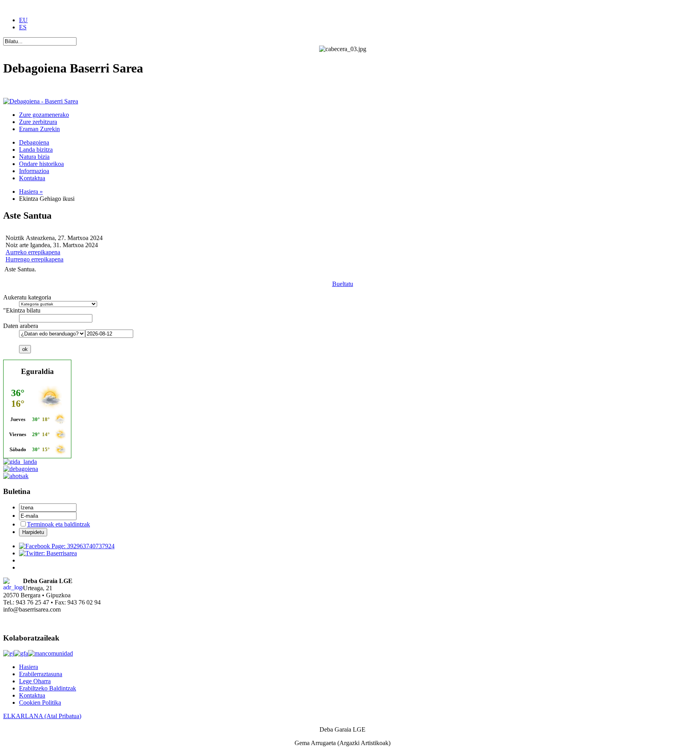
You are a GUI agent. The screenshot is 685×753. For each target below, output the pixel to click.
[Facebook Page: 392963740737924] (67, 546)
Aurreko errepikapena (33, 252)
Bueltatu (342, 283)
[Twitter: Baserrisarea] (48, 553)
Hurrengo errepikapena (34, 259)
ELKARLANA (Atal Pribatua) (42, 716)
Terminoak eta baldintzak (58, 524)
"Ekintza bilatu (21, 310)
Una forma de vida (26, 87)
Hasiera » (31, 191)
